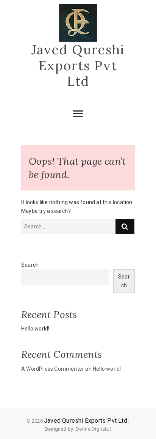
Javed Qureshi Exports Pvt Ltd (78, 65)
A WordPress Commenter (52, 369)
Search (30, 265)
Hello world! (35, 329)
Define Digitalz (92, 429)
